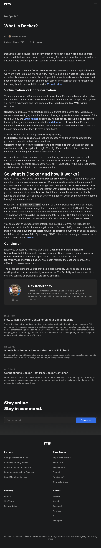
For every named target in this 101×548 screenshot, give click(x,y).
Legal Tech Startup (62, 457)
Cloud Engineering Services (17, 462)
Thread (56, 472)
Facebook (57, 506)
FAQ (16, 16)
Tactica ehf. (58, 477)
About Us (8, 496)
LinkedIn (57, 496)
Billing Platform (60, 467)
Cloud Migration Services (15, 477)
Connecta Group (60, 482)
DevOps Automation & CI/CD (17, 457)
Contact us (86, 420)
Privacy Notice (10, 506)
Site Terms (9, 501)
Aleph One (58, 462)
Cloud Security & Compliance (17, 467)
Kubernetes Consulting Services (19, 472)
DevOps (8, 16)
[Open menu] (95, 4)
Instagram (57, 521)
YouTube (57, 511)
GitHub (56, 501)
